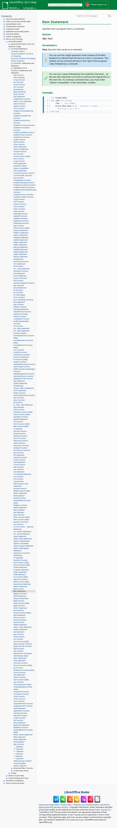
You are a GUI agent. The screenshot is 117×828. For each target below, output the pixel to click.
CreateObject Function (22, 180)
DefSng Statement (20, 252)
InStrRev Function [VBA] (22, 412)
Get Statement (19, 381)
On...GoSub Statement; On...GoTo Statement (22, 532)
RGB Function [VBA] (21, 603)
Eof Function (18, 280)
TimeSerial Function (21, 691)
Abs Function (18, 75)
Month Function (19, 498)
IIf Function (18, 402)
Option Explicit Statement (23, 546)
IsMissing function (20, 440)
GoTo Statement (19, 390)
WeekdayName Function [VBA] (23, 731)
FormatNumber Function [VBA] (23, 341)
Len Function (18, 469)
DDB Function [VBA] (21, 228)
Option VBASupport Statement (21, 549)
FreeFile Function (20, 352)
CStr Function (18, 202)
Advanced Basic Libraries (23, 768)
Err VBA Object (19, 295)
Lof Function (18, 479)
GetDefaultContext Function (24, 364)
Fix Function (18, 326)
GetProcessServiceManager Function (24, 370)
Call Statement (19, 96)
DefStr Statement (20, 254)
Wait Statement (19, 722)
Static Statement (19, 658)
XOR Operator (19, 742)
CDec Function (19, 144)
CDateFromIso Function (22, 135)
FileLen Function (19, 316)
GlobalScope (18, 89)
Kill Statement (18, 455)
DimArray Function (20, 261)
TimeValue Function (21, 694)
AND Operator (19, 77)
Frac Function (18, 350)
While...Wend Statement (22, 734)
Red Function (18, 589)
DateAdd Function (20, 213)
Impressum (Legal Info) (49, 804)
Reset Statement (19, 596)
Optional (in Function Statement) (21, 554)
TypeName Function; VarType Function (21, 712)
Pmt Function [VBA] (21, 562)
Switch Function (19, 677)
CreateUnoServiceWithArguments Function (24, 191)
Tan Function (18, 682)
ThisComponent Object (22, 684)
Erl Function (18, 290)
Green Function (19, 393)
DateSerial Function (21, 221)
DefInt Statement (20, 245)
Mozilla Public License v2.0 (100, 809)
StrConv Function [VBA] (22, 665)
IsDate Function (19, 433)
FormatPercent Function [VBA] (22, 346)
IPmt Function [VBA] (21, 424)
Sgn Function (18, 634)
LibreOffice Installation (15, 780)
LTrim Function (19, 464)
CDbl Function (19, 142)
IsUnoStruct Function (21, 450)
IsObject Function (20, 448)
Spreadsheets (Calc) (13, 24)
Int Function (18, 421)
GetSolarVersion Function (23, 376)
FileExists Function (20, 314)
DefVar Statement (20, 256)
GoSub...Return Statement (23, 388)
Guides (13, 773)
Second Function (20, 620)
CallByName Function (21, 99)
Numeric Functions (20, 522)
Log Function (18, 481)
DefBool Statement (20, 233)
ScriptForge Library (20, 770)
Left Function (18, 467)
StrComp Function (20, 663)
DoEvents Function (20, 271)
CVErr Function (19, 209)
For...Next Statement (21, 328)
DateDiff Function (20, 216)
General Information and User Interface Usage (21, 45)
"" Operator (18, 756)
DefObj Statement (20, 249)
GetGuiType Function (21, 366)
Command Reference (19, 49)
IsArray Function (20, 431)
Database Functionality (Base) (17, 31)
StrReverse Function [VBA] (23, 670)
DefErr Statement (20, 242)
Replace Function (20, 593)
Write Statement (19, 739)
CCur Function (19, 108)
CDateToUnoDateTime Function (22, 116)
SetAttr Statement (20, 629)
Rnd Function (18, 610)
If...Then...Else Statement (23, 405)
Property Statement (21, 570)
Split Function (18, 648)
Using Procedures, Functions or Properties (22, 54)
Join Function (18, 452)
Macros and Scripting (14, 39)
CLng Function (19, 161)
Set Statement (18, 632)
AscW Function (19, 84)
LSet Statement (19, 462)
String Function (19, 672)
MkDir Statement (20, 493)
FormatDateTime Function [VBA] (23, 336)
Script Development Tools (18, 778)
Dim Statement (19, 264)
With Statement (19, 737)
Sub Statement (19, 675)
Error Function (19, 297)
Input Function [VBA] (21, 414)
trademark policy (77, 819)
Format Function (20, 333)
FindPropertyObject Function (21, 322)
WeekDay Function (20, 727)
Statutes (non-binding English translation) (91, 804)
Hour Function (19, 400)
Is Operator (18, 429)
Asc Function (18, 82)
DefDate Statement (20, 237)
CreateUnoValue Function (23, 197)
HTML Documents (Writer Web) (18, 21)
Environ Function (20, 278)
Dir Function (18, 266)
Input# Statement (20, 419)
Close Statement (19, 163)
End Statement (19, 273)
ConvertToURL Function (22, 175)
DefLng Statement (20, 247)
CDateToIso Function (21, 137)
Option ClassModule (21, 541)
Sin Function (18, 639)
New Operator (19, 510)
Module (13, 7)
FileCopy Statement (21, 309)
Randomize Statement (22, 584)
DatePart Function (20, 218)
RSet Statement (19, 615)
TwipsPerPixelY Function (23, 706)
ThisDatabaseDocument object (22, 688)
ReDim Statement (20, 586)
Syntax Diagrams (17, 61)
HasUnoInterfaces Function (24, 395)
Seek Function (18, 622)
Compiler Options (18, 51)
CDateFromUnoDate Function (21, 128)
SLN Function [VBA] (21, 641)
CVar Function (18, 206)
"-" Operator (18, 746)
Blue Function (18, 94)
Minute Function (19, 488)
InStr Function (19, 409)
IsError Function (19, 438)
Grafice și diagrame (13, 36)
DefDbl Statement (20, 240)
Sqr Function (18, 651)
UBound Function (20, 715)
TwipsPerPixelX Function (23, 703)
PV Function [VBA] (20, 577)
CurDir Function (19, 204)
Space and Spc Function (22, 644)
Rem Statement (19, 591)
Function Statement (21, 357)
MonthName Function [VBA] (22, 501)
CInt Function (18, 158)
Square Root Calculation (22, 653)
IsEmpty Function (20, 436)
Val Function (18, 720)
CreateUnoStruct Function (23, 194)
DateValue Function (21, 223)
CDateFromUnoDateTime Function (23, 112)
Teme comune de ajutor (15, 783)
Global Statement (20, 383)
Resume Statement (20, 598)
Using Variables (19, 763)
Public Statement (20, 572)
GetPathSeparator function (23, 374)
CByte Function (19, 106)
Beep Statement (19, 92)
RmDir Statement (20, 608)
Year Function (18, 744)
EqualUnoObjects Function (23, 283)
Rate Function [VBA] (21, 581)
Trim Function (18, 701)
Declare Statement (20, 230)
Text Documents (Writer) (15, 19)
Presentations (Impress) (15, 26)
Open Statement (19, 536)
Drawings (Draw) (12, 29)
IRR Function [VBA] (20, 426)
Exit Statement (19, 302)
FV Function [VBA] (20, 359)
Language (28, 7)
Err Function (18, 292)
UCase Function (19, 718)
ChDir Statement (19, 147)
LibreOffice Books (76, 792)
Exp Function (18, 304)
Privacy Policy (66, 804)
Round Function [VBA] (22, 613)
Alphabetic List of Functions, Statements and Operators (21, 70)
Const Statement (19, 170)
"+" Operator (18, 751)
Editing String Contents (22, 761)
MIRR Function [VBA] (21, 491)
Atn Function (18, 87)
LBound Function (20, 457)
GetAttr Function (20, 362)
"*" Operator (18, 749)
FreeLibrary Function (21, 354)
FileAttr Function (20, 307)
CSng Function (19, 199)
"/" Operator (18, 754)
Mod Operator (19, 495)
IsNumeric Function (21, 445)
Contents (6, 16)
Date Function (18, 211)
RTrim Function (19, 617)
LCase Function (19, 460)
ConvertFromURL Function (23, 173)
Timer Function (19, 699)
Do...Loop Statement (21, 268)
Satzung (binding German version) (53, 807)
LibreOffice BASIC (15, 41)
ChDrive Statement (20, 149)
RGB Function (18, 601)
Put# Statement (19, 574)
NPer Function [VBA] (21, 517)
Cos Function (18, 178)
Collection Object (20, 166)
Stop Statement (19, 660)
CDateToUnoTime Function (24, 125)
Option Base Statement (22, 538)
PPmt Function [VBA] (21, 565)
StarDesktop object (20, 656)
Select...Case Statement (22, 101)
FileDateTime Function (22, 311)
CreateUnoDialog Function (23, 182)
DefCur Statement (20, 235)
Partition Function (20, 560)
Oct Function (18, 524)
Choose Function (20, 151)
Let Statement (18, 472)
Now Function (18, 515)
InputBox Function (20, 417)
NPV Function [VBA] (21, 519)
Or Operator (18, 558)
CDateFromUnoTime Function (21, 121)
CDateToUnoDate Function (23, 132)
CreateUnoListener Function (24, 185)
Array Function (19, 80)
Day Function (18, 225)
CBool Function (19, 104)
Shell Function (19, 636)
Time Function (19, 696)
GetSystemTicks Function (23, 378)
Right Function (19, 605)
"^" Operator (18, 758)
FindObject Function (21, 319)
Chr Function (18, 154)
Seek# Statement (20, 625)
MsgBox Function (20, 505)
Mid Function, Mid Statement (20, 485)
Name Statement (20, 507)
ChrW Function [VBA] (21, 156)
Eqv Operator (18, 285)
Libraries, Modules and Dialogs (23, 58)
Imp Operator (18, 407)
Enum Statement (20, 276)
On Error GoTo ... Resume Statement (23, 528)
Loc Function (18, 476)
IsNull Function (19, 443)
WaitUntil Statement (21, 725)
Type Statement (19, 708)
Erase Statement (19, 288)
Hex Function (18, 397)
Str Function (18, 668)
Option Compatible (20, 168)
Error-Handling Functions (23, 299)
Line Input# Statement (22, 474)
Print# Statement (20, 567)
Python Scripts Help (16, 775)
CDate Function (19, 139)
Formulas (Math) (12, 34)
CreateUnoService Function (24, 187)
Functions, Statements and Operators (22, 64)
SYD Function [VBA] (21, 679)
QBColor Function (20, 579)
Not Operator (18, 512)
